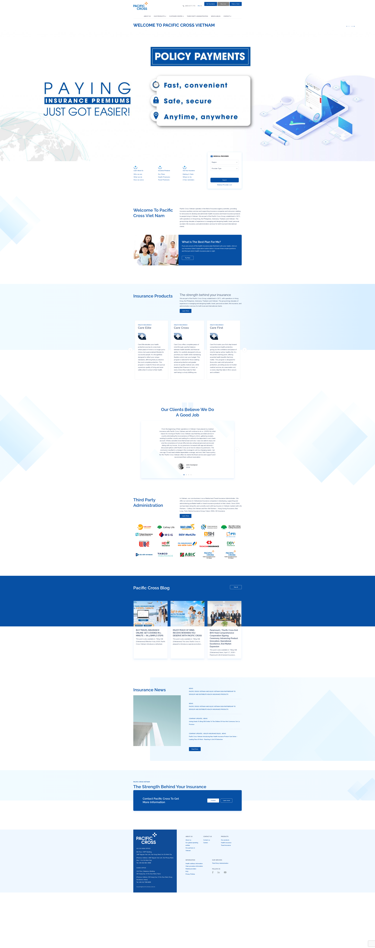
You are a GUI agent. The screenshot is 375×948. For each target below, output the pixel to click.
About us (188, 895)
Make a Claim (236, 4)
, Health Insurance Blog (212, 789)
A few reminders (188, 235)
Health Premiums (164, 232)
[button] (348, 26)
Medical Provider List (224, 240)
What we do (138, 232)
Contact (213, 856)
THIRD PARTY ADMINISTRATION (197, 16)
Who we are (138, 230)
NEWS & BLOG (215, 16)
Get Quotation (210, 4)
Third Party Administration (220, 919)
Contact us (206, 895)
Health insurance (226, 898)
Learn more (226, 856)
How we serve (139, 235)
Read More (195, 805)
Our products (225, 895)
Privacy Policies (190, 930)
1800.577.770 (190, 6)
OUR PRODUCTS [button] (159, 16)
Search (224, 235)
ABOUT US (147, 16)
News (191, 744)
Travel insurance (226, 901)
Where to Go (187, 232)
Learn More (185, 366)
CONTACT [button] (227, 16)
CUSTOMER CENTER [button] (175, 16)
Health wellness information (194, 919)
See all (236, 643)
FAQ (187, 927)
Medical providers (191, 924)
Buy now (223, 4)
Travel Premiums (164, 235)
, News (205, 774)
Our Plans (161, 230)
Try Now (187, 313)
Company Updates (195, 774)
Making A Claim (188, 230)
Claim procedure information (194, 922)
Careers (205, 898)
